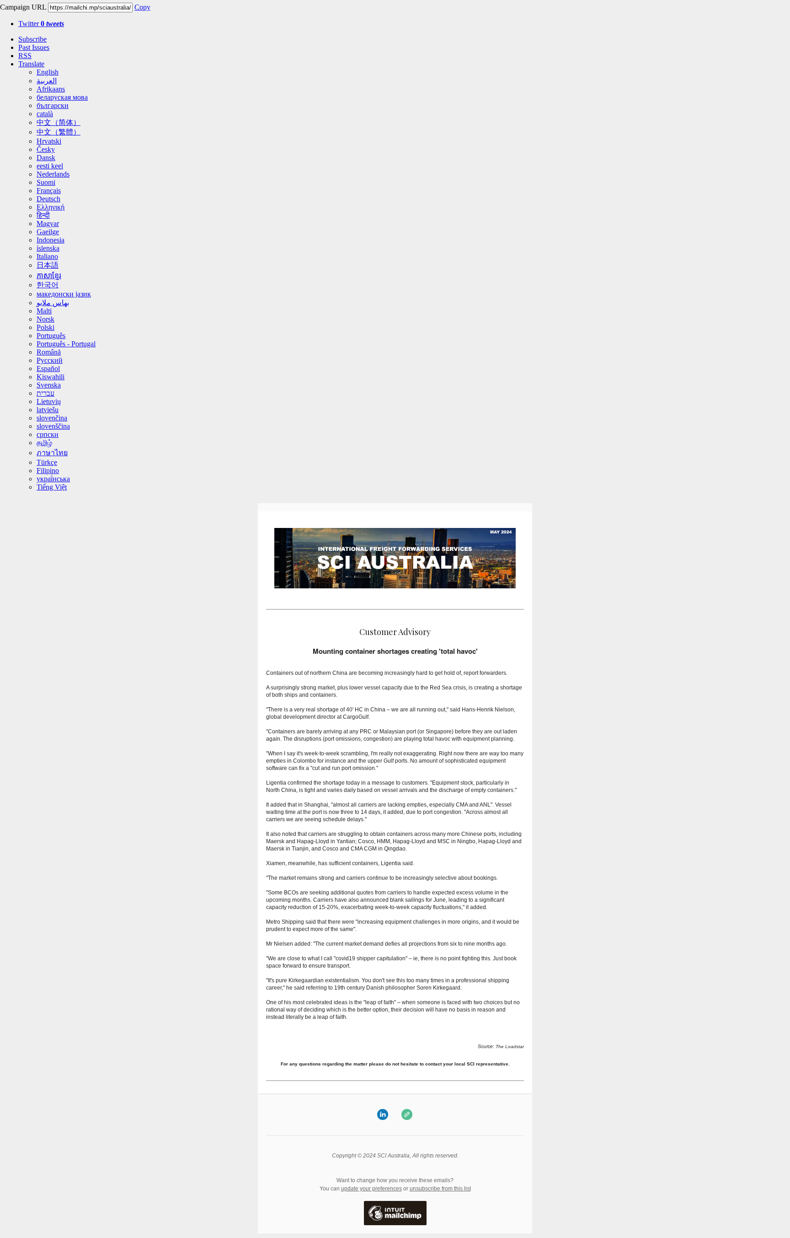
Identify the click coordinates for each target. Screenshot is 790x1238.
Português (51, 335)
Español (48, 368)
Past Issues (33, 47)
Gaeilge (48, 232)
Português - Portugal (66, 344)
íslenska (48, 248)
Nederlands (53, 174)
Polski (45, 327)
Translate (31, 64)
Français (49, 190)
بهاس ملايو (53, 303)
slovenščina (53, 426)
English (48, 72)
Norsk (45, 319)
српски (48, 434)
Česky (46, 149)
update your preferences (371, 1188)
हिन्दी (43, 215)
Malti (44, 311)
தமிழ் (44, 443)
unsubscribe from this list (440, 1188)
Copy (142, 7)
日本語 (48, 265)
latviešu (48, 410)
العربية (47, 81)
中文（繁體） (58, 132)
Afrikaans (51, 89)
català (45, 114)
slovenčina (52, 418)
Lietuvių (49, 401)
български (53, 105)
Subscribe (32, 39)
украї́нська (53, 479)
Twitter (41, 23)
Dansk (46, 157)
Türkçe (47, 462)
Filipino (48, 470)
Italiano (47, 256)
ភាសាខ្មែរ (49, 276)
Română (49, 352)
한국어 (48, 285)
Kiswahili (50, 377)
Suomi (46, 182)
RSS (25, 55)
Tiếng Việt (52, 487)
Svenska (49, 385)
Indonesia (50, 240)
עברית (45, 393)
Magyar (48, 223)
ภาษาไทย (52, 453)
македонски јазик (64, 294)
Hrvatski (49, 141)
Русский (50, 360)
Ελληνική (50, 207)
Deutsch (48, 199)
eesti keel (50, 166)
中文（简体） (58, 122)
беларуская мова (62, 97)
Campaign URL (23, 7)
